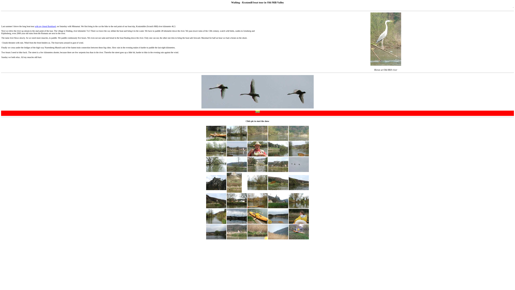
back (257, 112)
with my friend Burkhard (45, 26)
